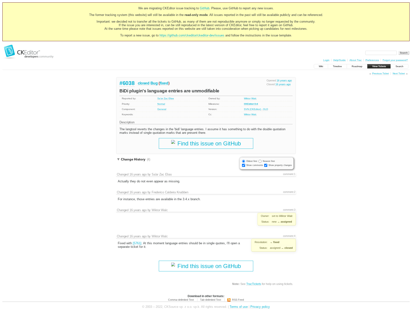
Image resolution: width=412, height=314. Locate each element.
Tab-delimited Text (210, 299)
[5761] (137, 243)
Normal (161, 104)
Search (399, 66)
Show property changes (280, 165)
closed (143, 83)
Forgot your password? (395, 60)
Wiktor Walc (250, 98)
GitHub (204, 8)
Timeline (337, 66)
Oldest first (251, 161)
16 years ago (284, 80)
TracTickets (253, 283)
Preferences (372, 60)
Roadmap (357, 66)
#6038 (127, 83)
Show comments (254, 165)
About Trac (356, 60)
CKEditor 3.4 (251, 104)
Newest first (269, 161)
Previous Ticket (380, 73)
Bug (154, 83)
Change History (135, 159)
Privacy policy (260, 307)
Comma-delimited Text (181, 299)
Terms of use (239, 307)
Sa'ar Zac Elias (165, 98)
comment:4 (289, 235)
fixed (164, 83)
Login (326, 60)
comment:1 (289, 174)
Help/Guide (339, 60)
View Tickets (379, 66)
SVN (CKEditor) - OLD (256, 109)
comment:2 (289, 191)
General (161, 109)
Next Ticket (399, 73)
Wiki (321, 66)
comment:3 (289, 209)
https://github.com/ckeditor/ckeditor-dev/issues (192, 35)
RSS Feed (238, 299)
